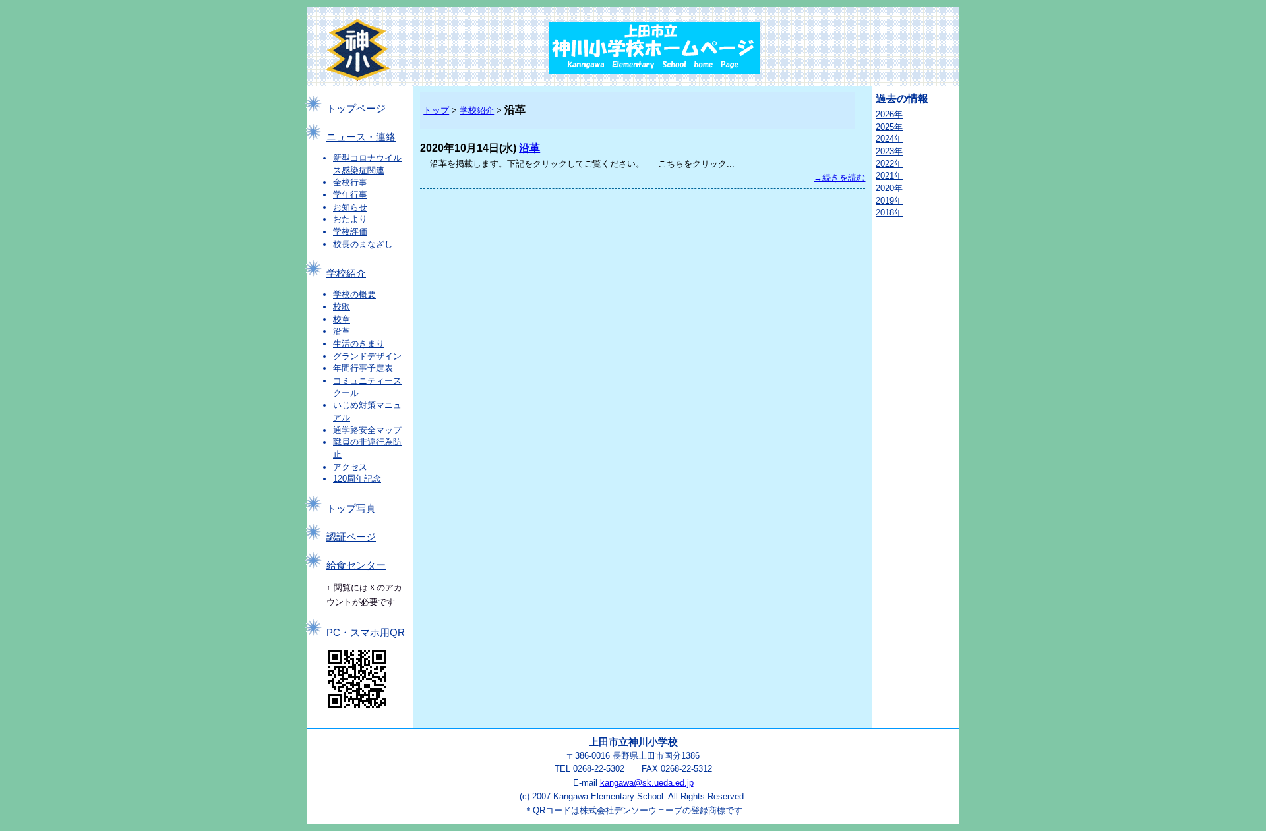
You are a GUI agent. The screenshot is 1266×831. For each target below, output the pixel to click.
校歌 (341, 307)
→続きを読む (839, 178)
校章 (341, 319)
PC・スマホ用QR (365, 632)
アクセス (350, 467)
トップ (436, 110)
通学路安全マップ (367, 430)
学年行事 (350, 195)
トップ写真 (351, 508)
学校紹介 (346, 273)
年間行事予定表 (363, 368)
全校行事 (350, 182)
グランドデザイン (367, 356)
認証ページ (351, 537)
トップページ (356, 108)
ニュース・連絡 (361, 137)
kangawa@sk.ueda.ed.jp (647, 783)
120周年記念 (357, 479)
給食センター (356, 565)
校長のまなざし (363, 244)
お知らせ (350, 207)
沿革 (341, 331)
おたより (350, 219)
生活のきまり (358, 344)
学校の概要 (354, 294)
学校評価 (350, 232)
